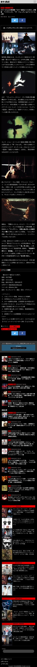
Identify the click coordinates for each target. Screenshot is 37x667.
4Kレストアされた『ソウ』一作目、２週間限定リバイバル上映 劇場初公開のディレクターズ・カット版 (21, 425)
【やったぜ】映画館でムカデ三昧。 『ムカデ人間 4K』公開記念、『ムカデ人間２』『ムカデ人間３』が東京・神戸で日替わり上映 (21, 462)
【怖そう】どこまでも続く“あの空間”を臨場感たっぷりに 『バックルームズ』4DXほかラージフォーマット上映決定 (21, 489)
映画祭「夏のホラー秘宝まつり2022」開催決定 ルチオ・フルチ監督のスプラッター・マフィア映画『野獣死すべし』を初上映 (21, 404)
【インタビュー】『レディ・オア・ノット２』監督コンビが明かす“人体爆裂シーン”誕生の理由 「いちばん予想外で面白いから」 (21, 471)
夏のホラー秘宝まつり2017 (9, 329)
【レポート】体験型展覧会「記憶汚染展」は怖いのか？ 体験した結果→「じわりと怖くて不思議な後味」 (23, 638)
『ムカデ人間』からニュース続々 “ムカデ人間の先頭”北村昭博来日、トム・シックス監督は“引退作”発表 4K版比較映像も (21, 480)
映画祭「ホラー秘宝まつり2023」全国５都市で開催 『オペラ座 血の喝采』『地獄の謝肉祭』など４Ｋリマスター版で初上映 (21, 395)
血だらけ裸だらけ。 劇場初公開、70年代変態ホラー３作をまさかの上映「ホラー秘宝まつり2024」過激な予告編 (21, 369)
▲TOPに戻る (4, 663)
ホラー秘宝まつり (15, 326)
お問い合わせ (4, 661)
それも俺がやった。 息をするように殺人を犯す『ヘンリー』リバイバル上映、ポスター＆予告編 (23, 542)
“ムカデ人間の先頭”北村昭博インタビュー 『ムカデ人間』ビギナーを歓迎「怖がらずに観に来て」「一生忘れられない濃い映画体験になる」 (21, 443)
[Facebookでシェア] (22, 20)
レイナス (12, 16)
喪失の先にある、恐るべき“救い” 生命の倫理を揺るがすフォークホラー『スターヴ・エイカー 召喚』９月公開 (23, 552)
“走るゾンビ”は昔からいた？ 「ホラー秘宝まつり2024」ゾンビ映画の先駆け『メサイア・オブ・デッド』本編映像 (21, 360)
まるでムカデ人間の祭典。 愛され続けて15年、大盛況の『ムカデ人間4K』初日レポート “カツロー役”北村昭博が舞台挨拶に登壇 (21, 416)
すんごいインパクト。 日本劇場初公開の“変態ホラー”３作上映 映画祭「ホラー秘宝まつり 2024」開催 (21, 378)
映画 (12, 7)
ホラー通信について (6, 659)
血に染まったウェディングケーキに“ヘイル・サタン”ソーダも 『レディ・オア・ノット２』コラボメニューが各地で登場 (21, 498)
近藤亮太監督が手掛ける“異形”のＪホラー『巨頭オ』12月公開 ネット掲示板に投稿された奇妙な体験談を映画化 (21, 434)
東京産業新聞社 (17, 666)
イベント (8, 7)
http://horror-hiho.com (15, 285)
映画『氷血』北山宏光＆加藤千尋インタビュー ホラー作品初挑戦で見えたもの (23, 588)
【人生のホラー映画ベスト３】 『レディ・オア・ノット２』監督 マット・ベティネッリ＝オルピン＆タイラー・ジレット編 (21, 453)
